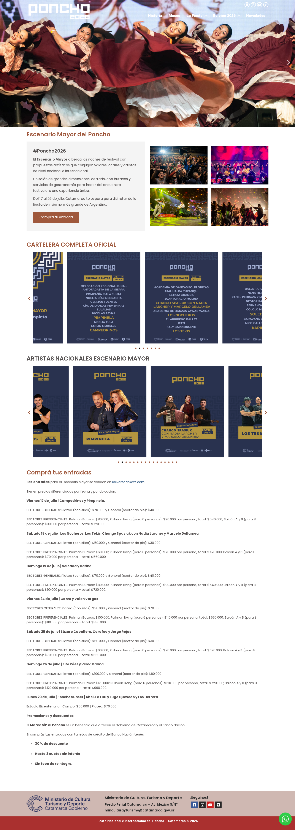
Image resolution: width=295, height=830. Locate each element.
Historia (155, 15)
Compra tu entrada (56, 217)
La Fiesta (195, 15)
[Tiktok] (265, 4)
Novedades (255, 15)
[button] (196, 16)
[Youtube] (259, 4)
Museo (174, 15)
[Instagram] (253, 4)
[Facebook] (247, 4)
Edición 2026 (224, 15)
